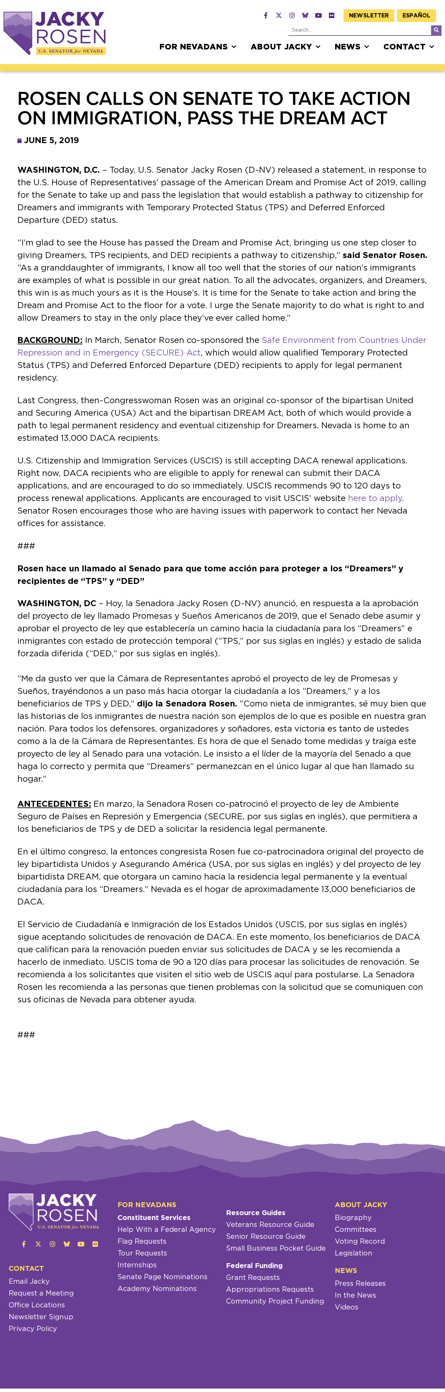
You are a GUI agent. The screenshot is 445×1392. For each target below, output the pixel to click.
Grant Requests (253, 1277)
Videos (346, 1307)
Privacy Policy (33, 1328)
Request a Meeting (41, 1293)
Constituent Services (154, 1217)
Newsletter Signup (41, 1317)
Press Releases (360, 1283)
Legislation (353, 1253)
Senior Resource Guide (266, 1236)
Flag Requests (142, 1241)
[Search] (436, 30)
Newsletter (369, 15)
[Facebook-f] (265, 15)
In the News (355, 1295)
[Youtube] (318, 15)
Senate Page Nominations (163, 1277)
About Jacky (281, 47)
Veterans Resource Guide (270, 1224)
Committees (356, 1229)
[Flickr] (331, 15)
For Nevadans (194, 47)
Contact (404, 47)
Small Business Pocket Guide (276, 1248)
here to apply (375, 498)
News (348, 47)
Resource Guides (255, 1213)
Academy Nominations (157, 1288)
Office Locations (37, 1305)
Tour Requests (142, 1253)
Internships (137, 1265)
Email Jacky (29, 1281)
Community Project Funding (275, 1301)
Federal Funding (254, 1265)
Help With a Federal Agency (167, 1229)
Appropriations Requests (270, 1289)
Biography (353, 1217)
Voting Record (360, 1241)
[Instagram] (292, 15)
